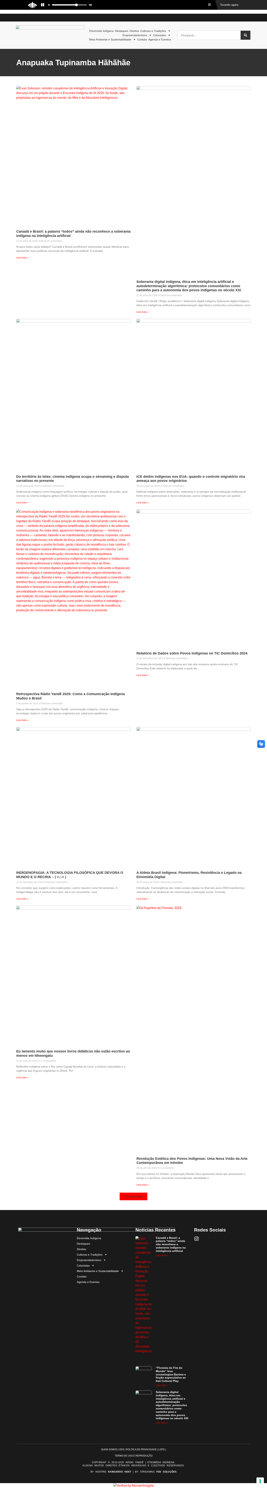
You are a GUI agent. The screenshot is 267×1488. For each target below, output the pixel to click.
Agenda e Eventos (159, 39)
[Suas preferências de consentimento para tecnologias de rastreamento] (260, 1481)
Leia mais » (22, 257)
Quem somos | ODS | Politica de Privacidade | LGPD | (133, 1449)
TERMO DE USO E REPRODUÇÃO (133, 1455)
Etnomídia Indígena (101, 30)
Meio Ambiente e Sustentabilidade (110, 39)
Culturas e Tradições (153, 30)
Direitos (134, 30)
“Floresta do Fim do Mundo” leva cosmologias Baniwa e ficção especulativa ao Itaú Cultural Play (171, 1374)
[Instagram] (196, 1238)
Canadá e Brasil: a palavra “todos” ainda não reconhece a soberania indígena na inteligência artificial (171, 1244)
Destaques (121, 30)
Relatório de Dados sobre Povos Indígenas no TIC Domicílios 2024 (191, 653)
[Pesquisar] (245, 35)
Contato (142, 39)
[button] (133, 1196)
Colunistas (159, 35)
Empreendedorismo (135, 35)
